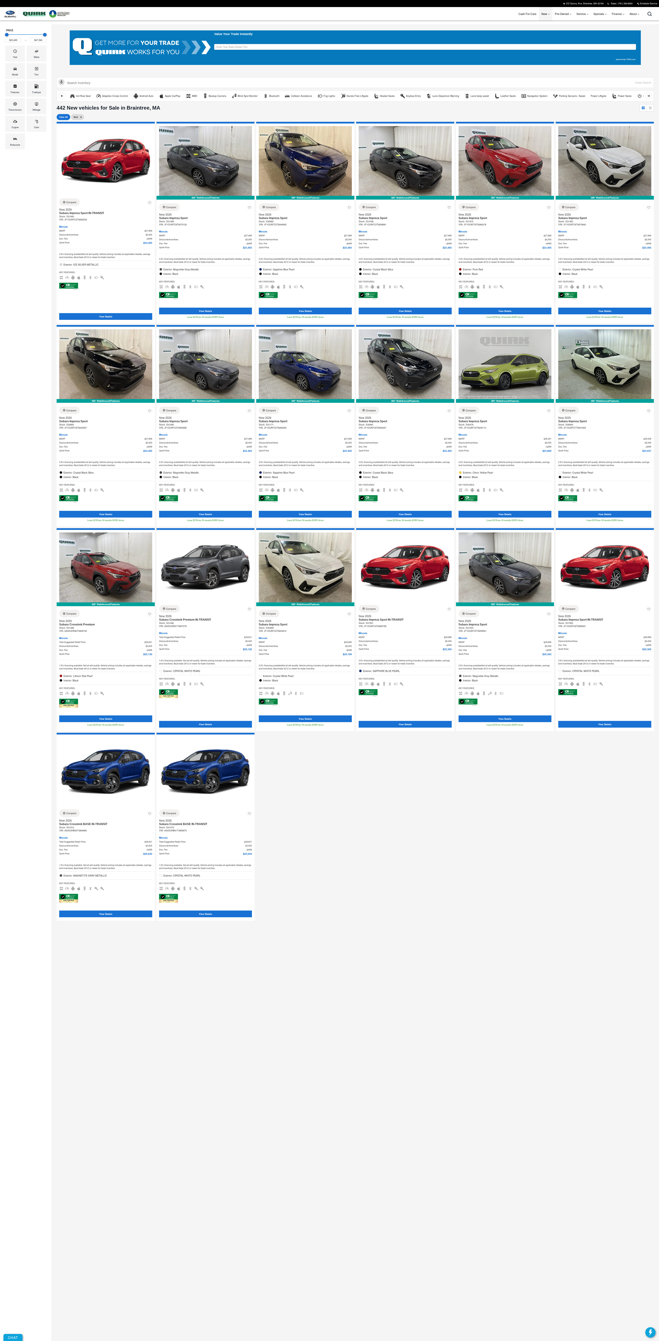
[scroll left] (62, 95)
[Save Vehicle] (149, 202)
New (544, 14)
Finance (617, 14)
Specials (598, 14)
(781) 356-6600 (625, 3)
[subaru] (10, 14)
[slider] (6, 34)
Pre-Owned (562, 14)
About (633, 14)
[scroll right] (648, 95)
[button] (650, 14)
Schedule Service (648, 3)
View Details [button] (105, 316)
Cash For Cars (527, 14)
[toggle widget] (650, 1332)
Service (581, 14)
